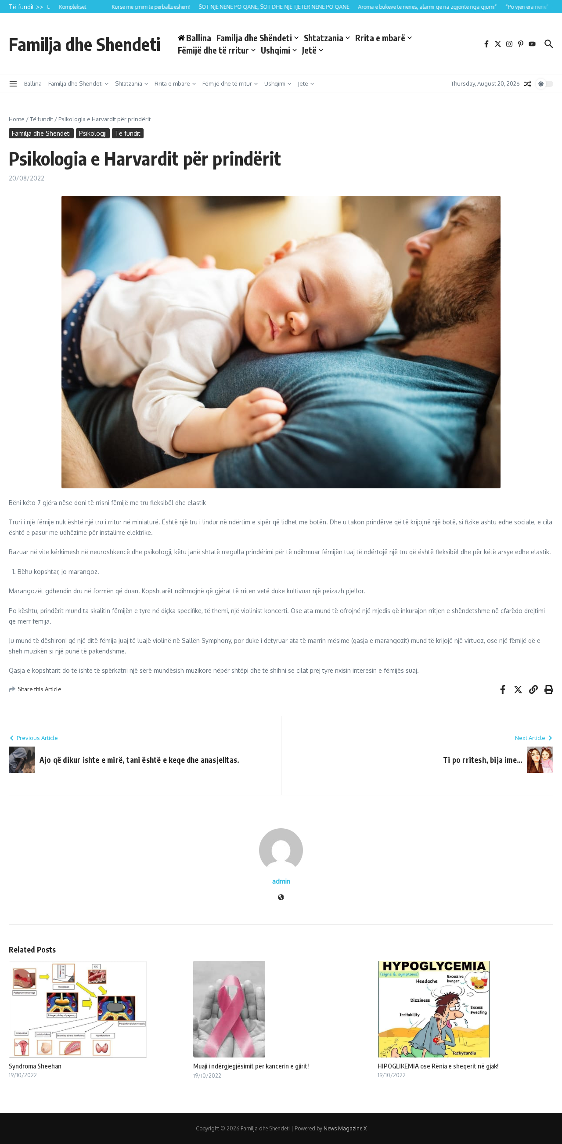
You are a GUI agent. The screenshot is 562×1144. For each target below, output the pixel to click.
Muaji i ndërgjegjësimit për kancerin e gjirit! (251, 1066)
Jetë (309, 50)
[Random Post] (527, 83)
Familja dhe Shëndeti (254, 37)
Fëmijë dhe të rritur (213, 50)
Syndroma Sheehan (35, 1066)
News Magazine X (345, 1128)
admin (281, 881)
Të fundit (41, 119)
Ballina (33, 83)
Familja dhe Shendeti (84, 44)
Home (17, 119)
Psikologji (93, 133)
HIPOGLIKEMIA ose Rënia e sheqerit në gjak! (438, 1066)
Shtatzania (323, 37)
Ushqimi (275, 50)
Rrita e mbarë (380, 37)
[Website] (281, 898)
